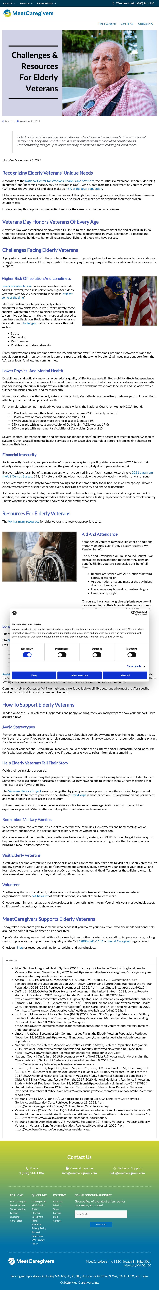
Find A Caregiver (119, 941)
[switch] (62, 654)
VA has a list (40, 896)
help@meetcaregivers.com (127, 1173)
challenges (29, 323)
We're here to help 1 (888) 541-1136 (135, 3)
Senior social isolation (16, 286)
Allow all (125, 675)
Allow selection (79, 675)
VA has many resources (23, 521)
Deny (34, 675)
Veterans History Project (24, 791)
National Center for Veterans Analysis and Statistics (59, 181)
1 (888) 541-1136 (91, 941)
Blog (20, 947)
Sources (13, 960)
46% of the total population (84, 188)
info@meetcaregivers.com (79, 1173)
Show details (134, 666)
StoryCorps (78, 795)
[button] (79, 960)
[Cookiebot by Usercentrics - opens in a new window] (133, 613)
